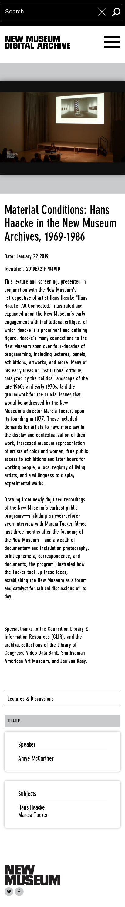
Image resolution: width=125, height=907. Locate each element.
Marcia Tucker (33, 815)
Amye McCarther (36, 758)
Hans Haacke (31, 807)
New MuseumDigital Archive (37, 44)
